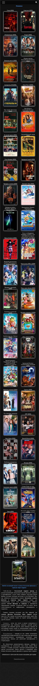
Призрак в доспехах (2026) (10, 288)
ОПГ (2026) (28, 414)
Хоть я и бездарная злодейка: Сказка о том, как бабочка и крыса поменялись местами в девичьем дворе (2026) (28, 235)
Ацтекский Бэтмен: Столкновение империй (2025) (28, 365)
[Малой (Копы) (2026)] (28, 449)
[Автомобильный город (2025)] (28, 146)
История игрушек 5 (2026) (28, 312)
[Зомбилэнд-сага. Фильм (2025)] (10, 348)
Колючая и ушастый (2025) (10, 312)
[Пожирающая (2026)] (10, 46)
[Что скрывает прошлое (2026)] (10, 425)
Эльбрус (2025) (19, 560)
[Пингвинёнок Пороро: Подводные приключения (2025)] (28, 221)
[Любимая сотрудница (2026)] (10, 474)
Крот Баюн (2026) (10, 438)
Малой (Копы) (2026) (28, 438)
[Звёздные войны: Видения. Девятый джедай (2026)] (10, 221)
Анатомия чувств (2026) (10, 487)
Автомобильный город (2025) (28, 135)
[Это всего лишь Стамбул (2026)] (28, 523)
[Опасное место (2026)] (10, 72)
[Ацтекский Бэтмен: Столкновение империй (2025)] (28, 376)
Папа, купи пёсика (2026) (28, 288)
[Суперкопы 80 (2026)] (10, 96)
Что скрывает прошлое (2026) (10, 414)
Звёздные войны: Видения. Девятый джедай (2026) (10, 209)
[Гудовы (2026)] (28, 401)
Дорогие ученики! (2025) (10, 389)
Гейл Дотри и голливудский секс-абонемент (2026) (28, 110)
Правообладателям (19, 659)
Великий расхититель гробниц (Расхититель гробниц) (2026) (10, 263)
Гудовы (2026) (28, 389)
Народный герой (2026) (28, 159)
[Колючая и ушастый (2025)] (10, 324)
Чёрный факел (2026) (10, 238)
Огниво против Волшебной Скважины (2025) (28, 60)
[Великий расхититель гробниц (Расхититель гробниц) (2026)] (10, 275)
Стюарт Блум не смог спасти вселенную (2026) (28, 487)
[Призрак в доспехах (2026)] (10, 299)
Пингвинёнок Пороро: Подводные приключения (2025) (28, 209)
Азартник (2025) (28, 10)
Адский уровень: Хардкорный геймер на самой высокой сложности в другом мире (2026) (10, 363)
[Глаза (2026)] (10, 21)
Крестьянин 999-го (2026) (28, 263)
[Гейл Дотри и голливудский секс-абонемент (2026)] (28, 122)
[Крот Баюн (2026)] (10, 449)
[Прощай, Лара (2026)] (28, 195)
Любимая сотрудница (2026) (10, 462)
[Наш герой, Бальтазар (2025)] (10, 122)
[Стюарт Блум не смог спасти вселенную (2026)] (28, 498)
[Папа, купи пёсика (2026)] (28, 299)
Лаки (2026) (10, 511)
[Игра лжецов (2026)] (28, 348)
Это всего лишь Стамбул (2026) (28, 511)
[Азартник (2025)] (28, 21)
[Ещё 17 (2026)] (10, 547)
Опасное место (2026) (10, 60)
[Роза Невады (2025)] (10, 170)
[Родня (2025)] (28, 46)
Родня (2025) (28, 35)
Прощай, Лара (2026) (28, 183)
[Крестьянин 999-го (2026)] (28, 275)
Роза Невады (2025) (10, 159)
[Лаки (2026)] (10, 523)
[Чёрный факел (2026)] (10, 249)
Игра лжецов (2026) (28, 337)
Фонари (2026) (28, 462)
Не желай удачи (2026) (10, 135)
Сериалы (6, 623)
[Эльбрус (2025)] (19, 571)
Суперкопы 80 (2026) (10, 85)
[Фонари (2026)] (28, 474)
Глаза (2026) (10, 10)
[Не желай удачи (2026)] (10, 146)
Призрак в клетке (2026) (10, 183)
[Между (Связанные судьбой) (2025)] (28, 547)
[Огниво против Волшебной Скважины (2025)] (28, 72)
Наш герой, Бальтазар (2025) (10, 110)
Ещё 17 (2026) (10, 536)
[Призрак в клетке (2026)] (10, 195)
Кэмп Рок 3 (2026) (28, 85)
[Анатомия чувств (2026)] (10, 498)
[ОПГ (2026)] (28, 425)
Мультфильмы (7, 633)
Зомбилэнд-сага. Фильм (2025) (10, 336)
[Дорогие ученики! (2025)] (10, 401)
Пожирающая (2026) (10, 35)
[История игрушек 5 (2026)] (28, 324)
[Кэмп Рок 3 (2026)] (28, 96)
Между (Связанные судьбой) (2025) (28, 535)
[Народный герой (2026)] (28, 170)
